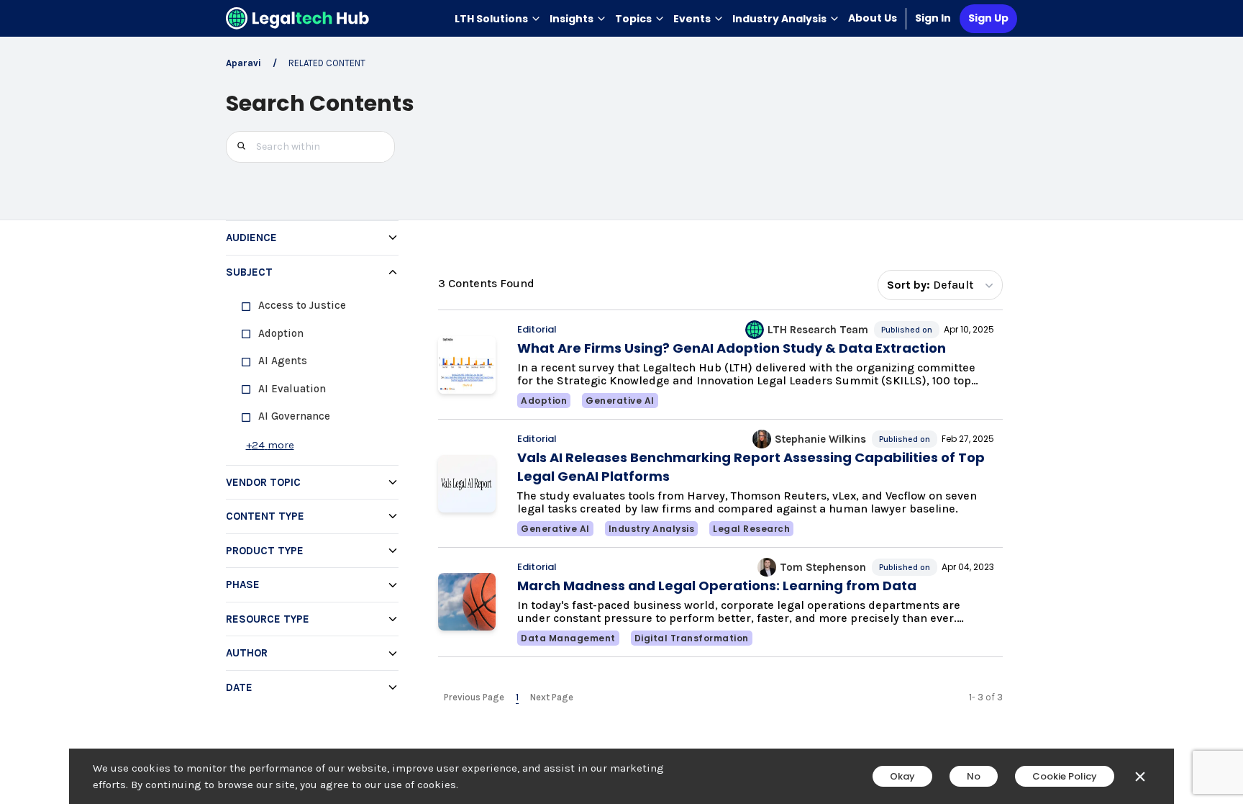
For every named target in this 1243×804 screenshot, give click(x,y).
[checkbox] (318, 305)
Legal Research (751, 529)
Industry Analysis (779, 19)
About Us (872, 18)
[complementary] (310, 462)
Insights (571, 19)
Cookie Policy (1064, 776)
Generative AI (620, 400)
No (973, 776)
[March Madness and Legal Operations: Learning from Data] (467, 602)
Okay (902, 776)
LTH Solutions (491, 19)
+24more (270, 444)
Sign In (933, 18)
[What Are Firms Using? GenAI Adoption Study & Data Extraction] (467, 365)
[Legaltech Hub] (298, 18)
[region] (312, 376)
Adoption (544, 400)
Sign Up (988, 18)
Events (692, 19)
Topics (633, 19)
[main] (621, 402)
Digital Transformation (691, 638)
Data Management (568, 638)
